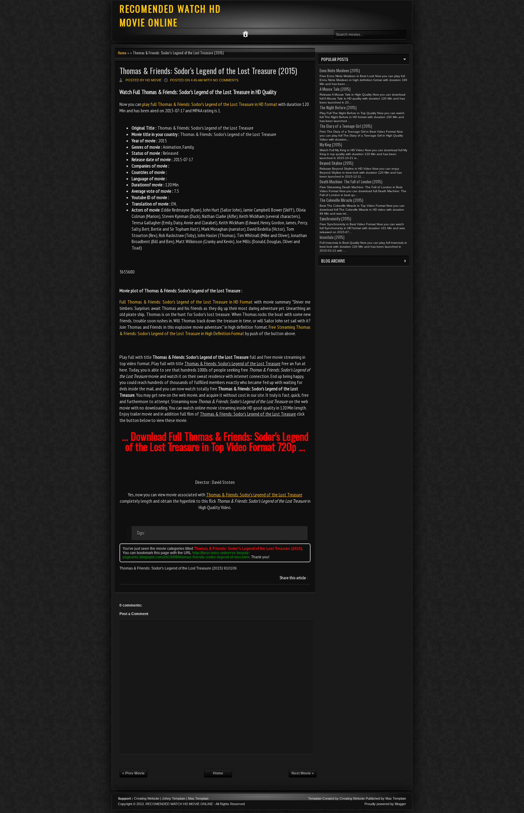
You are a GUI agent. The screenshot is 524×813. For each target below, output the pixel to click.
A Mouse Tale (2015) (335, 89)
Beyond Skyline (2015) (336, 163)
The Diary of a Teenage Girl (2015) (346, 126)
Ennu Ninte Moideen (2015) (340, 70)
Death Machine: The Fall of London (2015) (351, 182)
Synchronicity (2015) (335, 219)
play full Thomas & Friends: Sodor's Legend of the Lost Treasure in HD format (209, 104)
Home (122, 52)
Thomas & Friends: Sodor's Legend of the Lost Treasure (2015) (208, 71)
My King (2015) (331, 144)
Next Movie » (302, 773)
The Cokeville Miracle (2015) (341, 200)
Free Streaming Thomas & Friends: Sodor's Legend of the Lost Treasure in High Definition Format (215, 330)
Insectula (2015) (332, 237)
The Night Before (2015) (338, 107)
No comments (225, 80)
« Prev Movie (133, 773)
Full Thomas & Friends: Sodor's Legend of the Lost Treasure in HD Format (186, 302)
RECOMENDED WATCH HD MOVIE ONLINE (170, 15)
